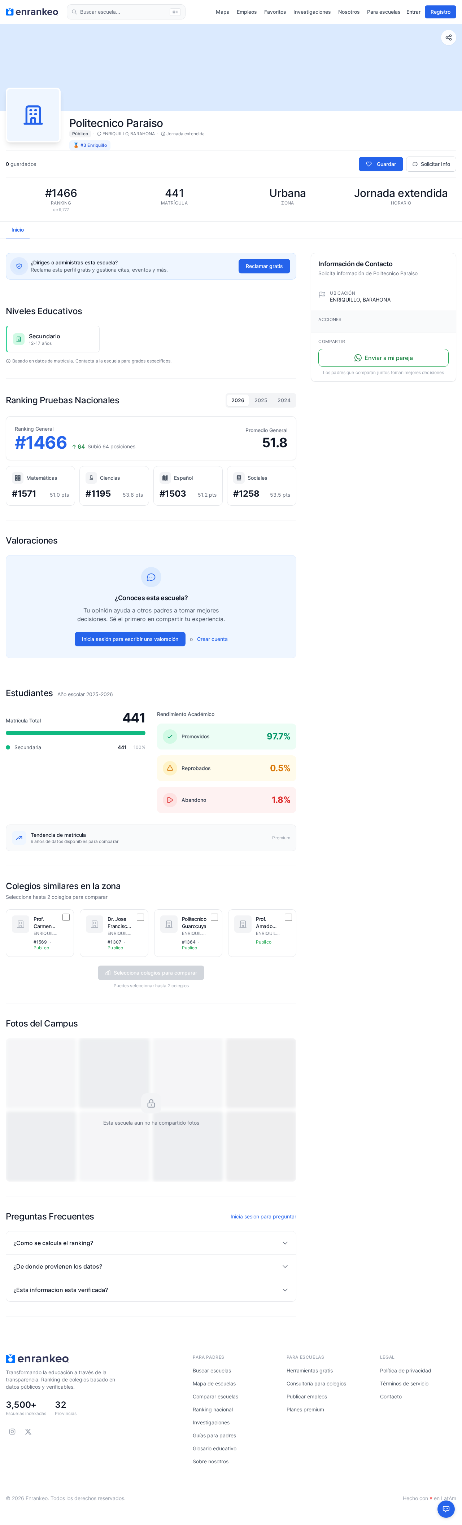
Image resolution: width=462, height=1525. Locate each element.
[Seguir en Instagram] (12, 1431)
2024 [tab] (284, 400)
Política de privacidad (405, 1370)
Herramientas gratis (310, 1370)
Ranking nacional (213, 1409)
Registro (440, 12)
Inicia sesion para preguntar (263, 1216)
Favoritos (275, 12)
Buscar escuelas (212, 1370)
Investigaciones (312, 12)
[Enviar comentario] (446, 1509)
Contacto (391, 1396)
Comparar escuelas (215, 1396)
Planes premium (305, 1409)
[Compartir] (448, 37)
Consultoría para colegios (316, 1383)
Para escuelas (384, 12)
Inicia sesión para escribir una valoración (130, 639)
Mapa (223, 12)
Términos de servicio (404, 1383)
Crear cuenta (212, 639)
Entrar (413, 12)
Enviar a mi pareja (389, 357)
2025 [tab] (260, 400)
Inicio (18, 230)
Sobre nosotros (210, 1461)
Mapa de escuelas (214, 1383)
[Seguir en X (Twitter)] (28, 1431)
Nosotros (349, 12)
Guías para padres (214, 1435)
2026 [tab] (237, 400)
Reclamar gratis (264, 266)
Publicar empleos (307, 1396)
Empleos (247, 12)
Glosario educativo (214, 1448)
